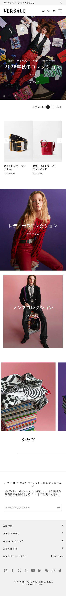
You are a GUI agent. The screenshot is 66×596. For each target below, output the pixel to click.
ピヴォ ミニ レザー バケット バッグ (43, 167)
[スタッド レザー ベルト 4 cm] (18, 141)
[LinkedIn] (40, 570)
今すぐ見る (33, 234)
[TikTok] (60, 570)
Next (59, 140)
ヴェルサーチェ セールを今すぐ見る (19, 3)
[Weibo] (53, 570)
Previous (6, 140)
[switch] (47, 107)
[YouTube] (33, 570)
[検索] (43, 11)
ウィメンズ (33, 82)
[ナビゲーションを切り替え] (60, 11)
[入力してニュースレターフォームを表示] (59, 508)
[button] (54, 11)
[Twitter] (19, 570)
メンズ (33, 74)
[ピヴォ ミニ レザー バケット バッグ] (47, 141)
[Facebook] (12, 570)
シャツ (28, 439)
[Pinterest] (26, 570)
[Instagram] (6, 570)
